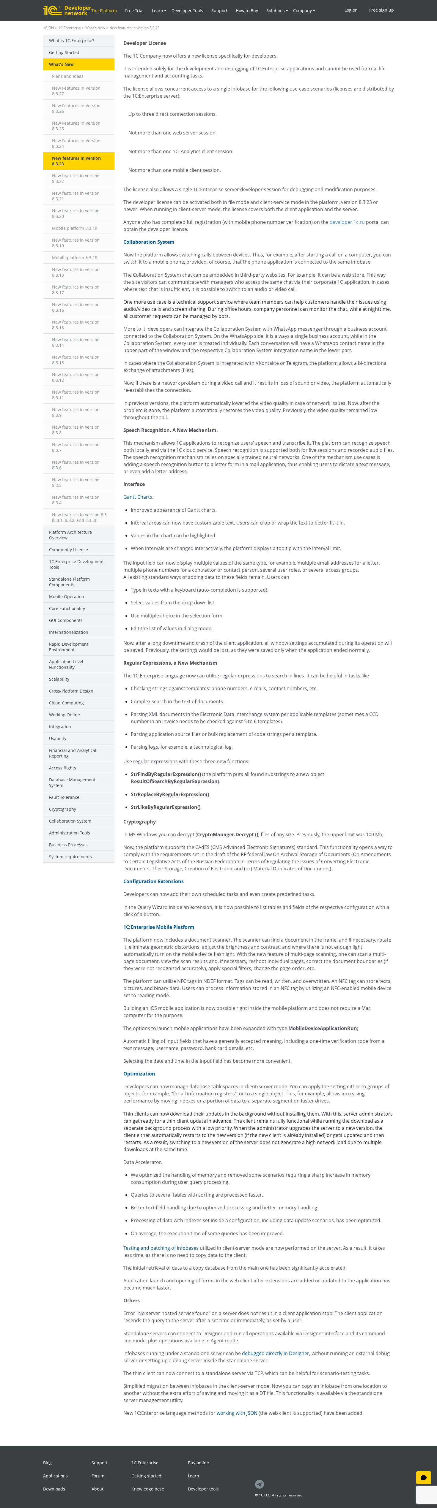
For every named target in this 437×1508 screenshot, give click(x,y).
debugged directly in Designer (275, 1353)
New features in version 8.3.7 (76, 447)
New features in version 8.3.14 (76, 342)
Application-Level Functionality (66, 664)
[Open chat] (423, 1477)
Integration (60, 726)
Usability (57, 738)
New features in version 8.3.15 (76, 324)
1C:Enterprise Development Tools (76, 564)
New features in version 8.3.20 (76, 213)
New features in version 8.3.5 (76, 482)
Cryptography (62, 809)
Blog (47, 1463)
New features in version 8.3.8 (76, 429)
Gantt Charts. (138, 497)
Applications (55, 1476)
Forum (98, 1476)
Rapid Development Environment (68, 646)
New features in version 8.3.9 (76, 412)
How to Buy (247, 10)
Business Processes (68, 845)
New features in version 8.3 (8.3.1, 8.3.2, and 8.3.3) (79, 517)
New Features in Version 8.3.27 (76, 90)
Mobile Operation (66, 596)
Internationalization (68, 632)
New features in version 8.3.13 (76, 359)
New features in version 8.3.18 (76, 272)
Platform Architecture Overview (70, 535)
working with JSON (237, 1413)
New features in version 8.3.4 (76, 500)
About (97, 1489)
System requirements (70, 856)
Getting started (146, 1476)
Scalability (59, 679)
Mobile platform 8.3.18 (74, 257)
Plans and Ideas (68, 76)
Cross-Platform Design (71, 691)
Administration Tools (69, 833)
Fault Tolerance (64, 797)
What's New (95, 27)
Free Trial (134, 10)
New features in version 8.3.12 (76, 377)
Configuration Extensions (153, 881)
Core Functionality (67, 608)
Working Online (64, 714)
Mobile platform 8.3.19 (74, 228)
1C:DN (48, 27)
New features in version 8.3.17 (76, 289)
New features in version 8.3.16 (76, 307)
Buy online (198, 1463)
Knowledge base (147, 1489)
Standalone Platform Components (69, 581)
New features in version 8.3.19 (76, 242)
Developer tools (203, 1489)
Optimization (139, 1073)
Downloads (54, 1489)
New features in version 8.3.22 (76, 178)
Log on (351, 10)
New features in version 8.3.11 (76, 394)
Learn (193, 1476)
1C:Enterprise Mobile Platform (158, 927)
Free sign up (381, 10)
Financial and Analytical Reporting (72, 753)
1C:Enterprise (69, 27)
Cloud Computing (66, 703)
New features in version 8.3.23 (76, 161)
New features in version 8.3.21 (76, 196)
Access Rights (62, 768)
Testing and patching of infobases (161, 1248)
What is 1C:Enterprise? (71, 40)
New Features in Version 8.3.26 (76, 108)
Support (219, 10)
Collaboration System (70, 821)
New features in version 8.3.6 (76, 465)
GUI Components (66, 620)
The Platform (104, 10)
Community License (68, 549)
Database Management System (72, 782)
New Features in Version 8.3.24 (76, 143)
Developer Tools (187, 10)
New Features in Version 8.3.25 (76, 126)
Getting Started (64, 52)
